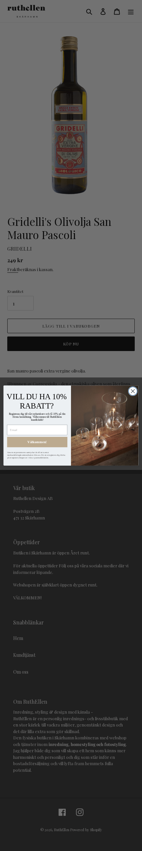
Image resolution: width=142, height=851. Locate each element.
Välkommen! (37, 442)
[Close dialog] (132, 391)
